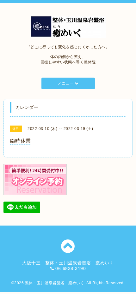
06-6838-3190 (70, 268)
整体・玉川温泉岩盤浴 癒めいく (54, 283)
